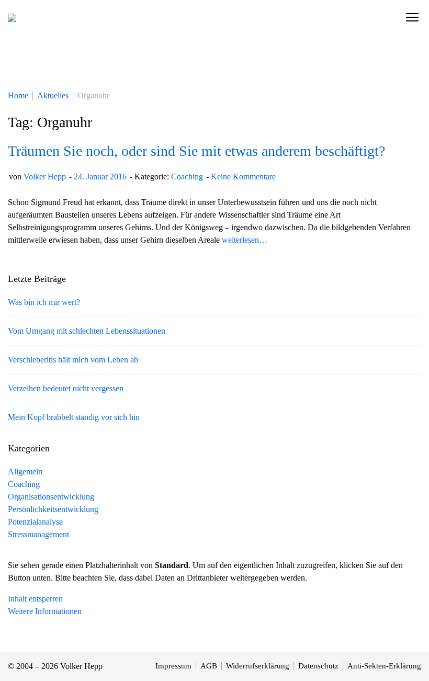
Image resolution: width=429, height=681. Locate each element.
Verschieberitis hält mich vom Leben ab (73, 359)
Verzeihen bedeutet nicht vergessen (65, 388)
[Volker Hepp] (12, 17)
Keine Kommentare (243, 176)
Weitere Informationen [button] (45, 611)
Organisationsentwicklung (51, 496)
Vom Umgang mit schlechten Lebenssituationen (86, 330)
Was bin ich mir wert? (44, 302)
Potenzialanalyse (35, 521)
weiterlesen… (244, 239)
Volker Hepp (45, 176)
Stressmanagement (38, 534)
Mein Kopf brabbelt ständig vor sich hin (74, 417)
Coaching (187, 176)
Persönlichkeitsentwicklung (53, 509)
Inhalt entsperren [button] (35, 598)
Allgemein (25, 471)
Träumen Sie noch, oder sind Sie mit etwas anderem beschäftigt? (196, 151)
